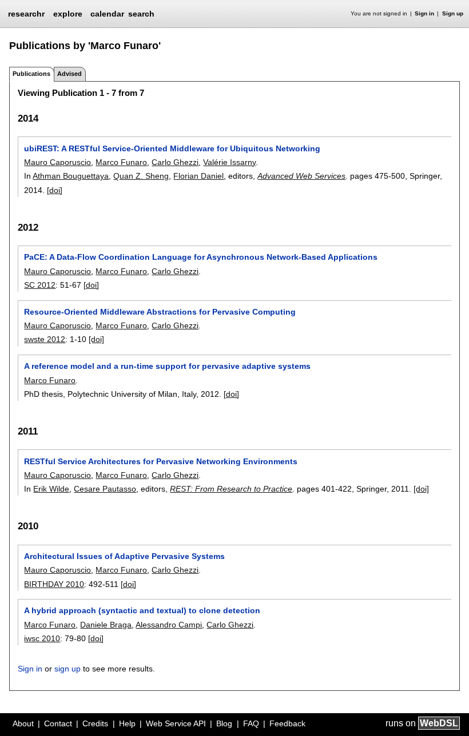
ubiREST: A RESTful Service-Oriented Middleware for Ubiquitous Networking (172, 148)
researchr (26, 13)
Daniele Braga (106, 624)
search (141, 13)
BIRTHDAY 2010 (54, 584)
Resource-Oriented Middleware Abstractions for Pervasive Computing (160, 311)
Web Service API (176, 723)
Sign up (452, 13)
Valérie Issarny (229, 162)
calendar (107, 13)
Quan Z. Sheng (141, 175)
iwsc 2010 (42, 638)
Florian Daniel (198, 175)
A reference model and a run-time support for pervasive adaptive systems (167, 366)
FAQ (251, 723)
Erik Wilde (51, 488)
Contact (58, 723)
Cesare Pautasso (105, 488)
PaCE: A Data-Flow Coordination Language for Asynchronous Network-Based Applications (200, 257)
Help (127, 723)
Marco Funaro (121, 162)
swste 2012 (44, 339)
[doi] (54, 190)
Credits (95, 723)
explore (67, 13)
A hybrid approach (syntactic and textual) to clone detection (142, 610)
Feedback (287, 723)
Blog (224, 723)
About (23, 723)
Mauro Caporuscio (57, 162)
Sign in (424, 13)
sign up (67, 668)
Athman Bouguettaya (71, 175)
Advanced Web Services (301, 175)
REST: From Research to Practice (231, 488)
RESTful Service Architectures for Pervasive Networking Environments (160, 461)
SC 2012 (39, 284)
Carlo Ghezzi (175, 162)
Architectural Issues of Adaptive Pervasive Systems (124, 556)
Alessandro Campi (169, 624)
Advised (69, 73)
